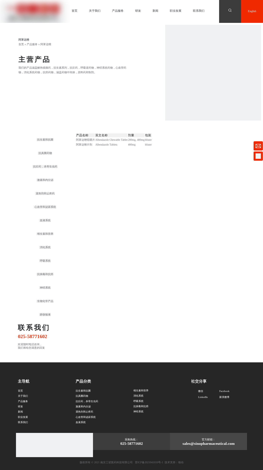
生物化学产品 (44, 301)
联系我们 (23, 422)
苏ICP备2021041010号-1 (149, 462)
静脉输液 (45, 314)
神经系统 (45, 287)
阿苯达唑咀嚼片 (85, 139)
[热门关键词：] (230, 10)
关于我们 (23, 395)
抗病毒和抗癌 (44, 274)
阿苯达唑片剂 (84, 144)
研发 (20, 406)
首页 (20, 390)
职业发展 (23, 417)
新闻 (20, 411)
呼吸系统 (45, 260)
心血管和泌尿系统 (45, 206)
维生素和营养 (44, 233)
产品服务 (23, 401)
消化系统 (45, 247)
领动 (180, 462)
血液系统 (45, 220)
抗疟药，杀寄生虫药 (44, 166)
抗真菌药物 (45, 153)
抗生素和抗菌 (44, 139)
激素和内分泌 (44, 180)
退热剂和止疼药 (45, 193)
